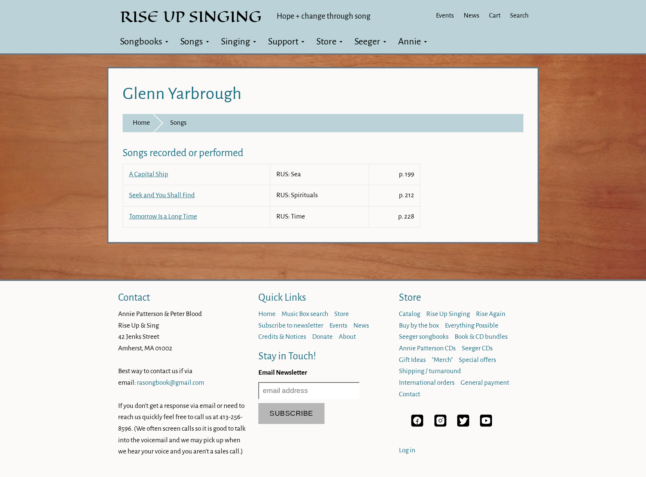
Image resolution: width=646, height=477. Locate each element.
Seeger (367, 41)
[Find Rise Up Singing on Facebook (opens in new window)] (417, 424)
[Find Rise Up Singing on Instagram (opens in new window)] (440, 424)
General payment (485, 382)
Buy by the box (419, 325)
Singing (235, 41)
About (347, 336)
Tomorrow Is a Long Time (163, 216)
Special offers (477, 359)
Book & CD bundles (481, 336)
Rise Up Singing (448, 314)
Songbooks (141, 41)
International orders (427, 382)
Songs (191, 41)
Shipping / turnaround (430, 371)
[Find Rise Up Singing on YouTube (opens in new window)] (486, 424)
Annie (409, 41)
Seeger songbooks (424, 336)
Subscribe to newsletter (290, 325)
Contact (134, 297)
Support (283, 41)
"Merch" (442, 359)
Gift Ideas (412, 359)
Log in (407, 450)
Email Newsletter (282, 372)
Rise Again (490, 314)
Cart (495, 15)
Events (445, 15)
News (471, 15)
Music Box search (305, 314)
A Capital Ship (148, 174)
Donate (322, 336)
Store (326, 41)
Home (141, 122)
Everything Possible (471, 325)
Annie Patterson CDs (427, 348)
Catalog (409, 314)
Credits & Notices (282, 336)
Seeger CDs (477, 348)
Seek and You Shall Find (162, 195)
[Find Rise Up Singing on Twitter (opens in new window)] (463, 424)
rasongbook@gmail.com (170, 382)
